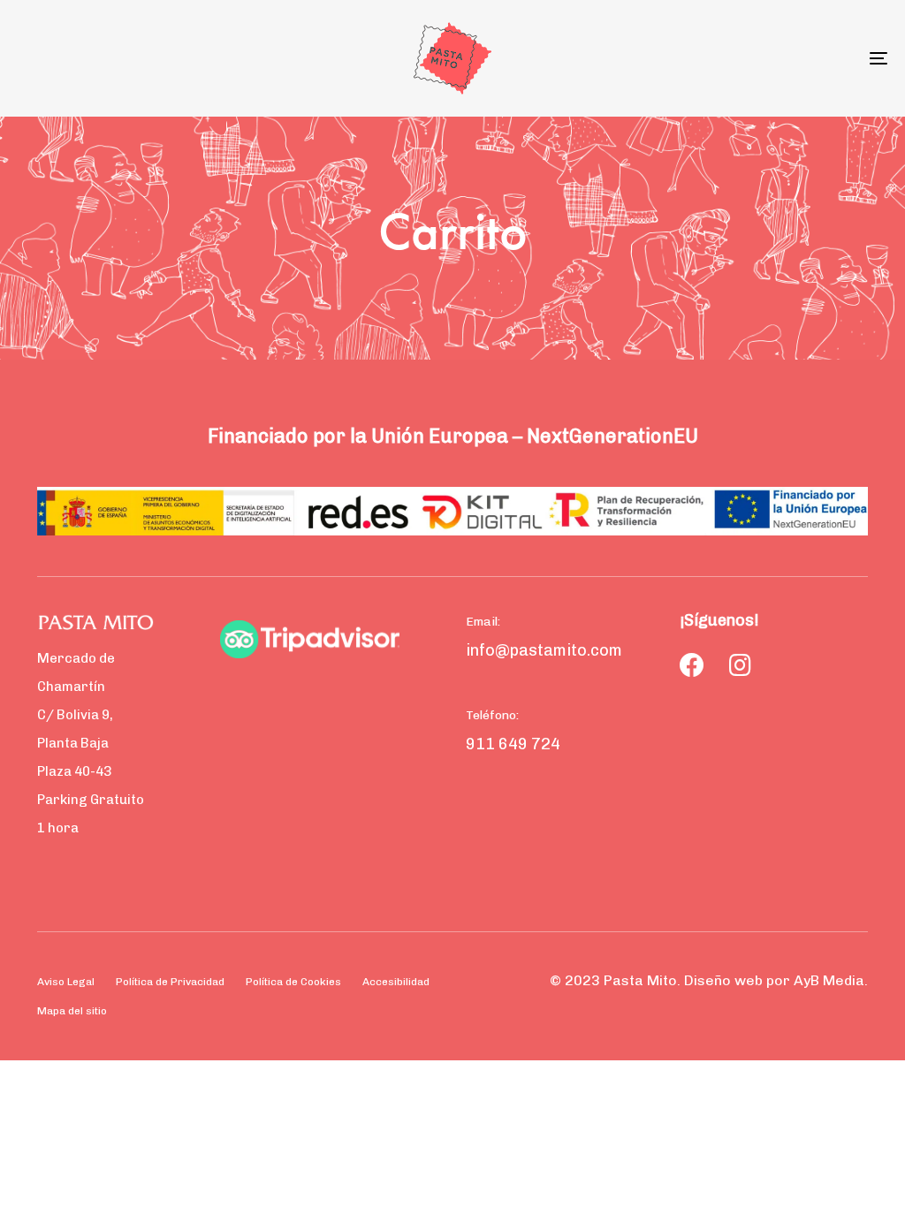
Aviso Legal (66, 981)
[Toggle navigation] (742, 58)
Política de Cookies (293, 981)
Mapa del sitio (72, 1011)
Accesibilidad (396, 981)
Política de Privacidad (170, 981)
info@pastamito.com (544, 650)
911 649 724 (513, 744)
